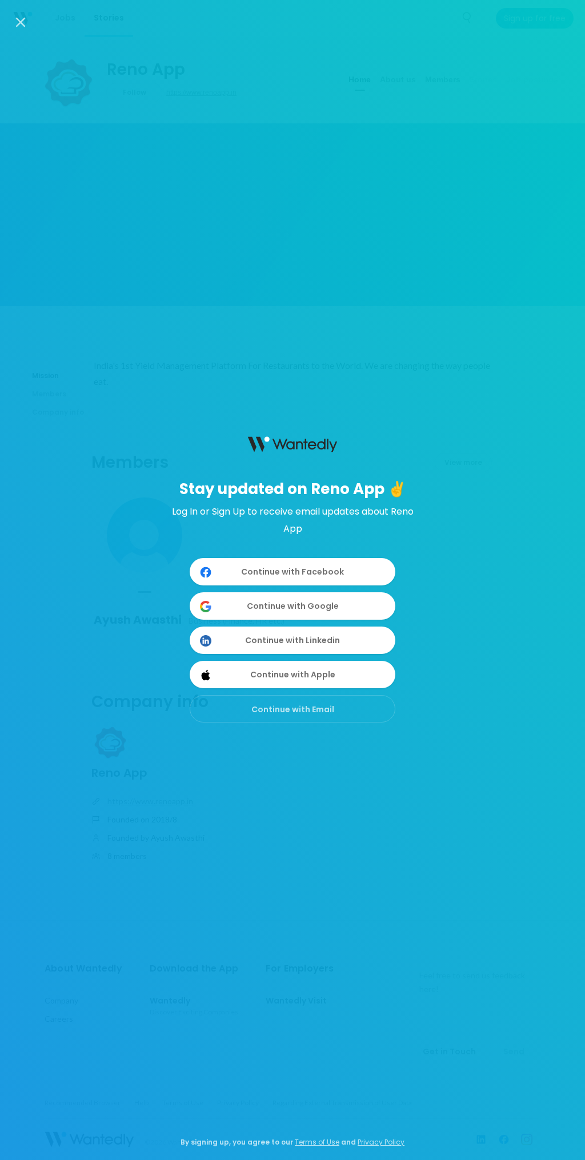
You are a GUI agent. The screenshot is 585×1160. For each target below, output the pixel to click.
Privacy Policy (381, 1142)
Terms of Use (317, 1142)
